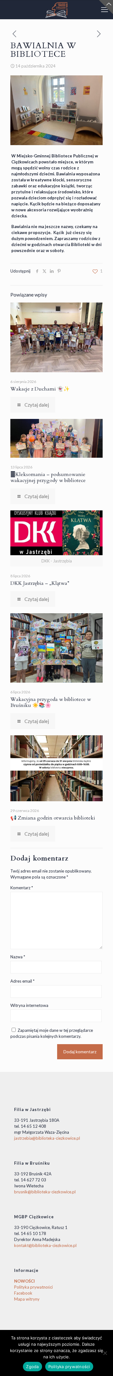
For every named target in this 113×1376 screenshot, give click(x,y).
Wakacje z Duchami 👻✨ (40, 388)
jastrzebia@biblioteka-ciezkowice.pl (47, 1138)
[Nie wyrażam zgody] (105, 1353)
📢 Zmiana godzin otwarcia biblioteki (52, 817)
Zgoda (32, 1366)
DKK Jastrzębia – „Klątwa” (39, 583)
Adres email (22, 981)
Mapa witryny (27, 1299)
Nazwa (17, 956)
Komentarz (21, 887)
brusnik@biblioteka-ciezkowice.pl (45, 1191)
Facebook (23, 1293)
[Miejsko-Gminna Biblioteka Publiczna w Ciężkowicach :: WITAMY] (56, 9)
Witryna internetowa (29, 1005)
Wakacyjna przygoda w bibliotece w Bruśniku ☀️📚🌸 (50, 702)
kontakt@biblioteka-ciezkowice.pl (45, 1245)
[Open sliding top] (106, 7)
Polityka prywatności (33, 1287)
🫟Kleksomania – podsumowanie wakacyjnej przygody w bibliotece (48, 477)
